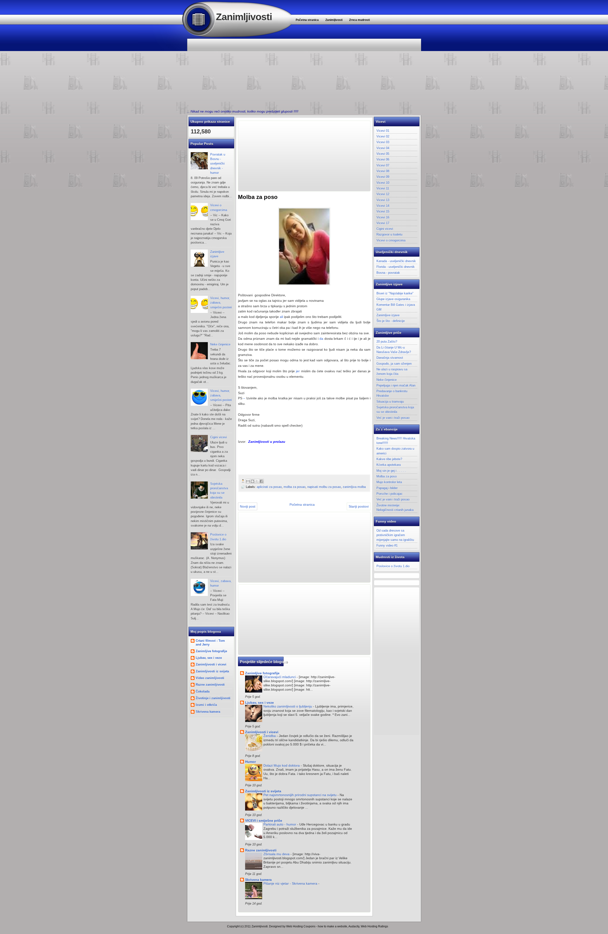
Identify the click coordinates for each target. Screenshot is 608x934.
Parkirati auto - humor (280, 824)
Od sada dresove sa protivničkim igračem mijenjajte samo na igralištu (395, 535)
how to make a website (332, 926)
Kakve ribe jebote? (389, 459)
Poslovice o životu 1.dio (392, 566)
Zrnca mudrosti (359, 20)
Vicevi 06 (382, 159)
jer (298, 371)
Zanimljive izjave (387, 315)
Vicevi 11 (382, 188)
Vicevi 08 (382, 171)
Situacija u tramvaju (390, 401)
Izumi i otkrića (206, 705)
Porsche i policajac (389, 493)
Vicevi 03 (382, 142)
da (321, 338)
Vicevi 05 (382, 154)
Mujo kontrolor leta (389, 482)
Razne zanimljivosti (210, 684)
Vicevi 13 (382, 200)
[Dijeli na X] (257, 481)
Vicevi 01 (382, 130)
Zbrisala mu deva (276, 854)
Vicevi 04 (382, 148)
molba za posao (294, 487)
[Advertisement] (304, 72)
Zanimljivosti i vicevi (211, 664)
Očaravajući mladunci (280, 677)
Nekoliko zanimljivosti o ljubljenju (288, 706)
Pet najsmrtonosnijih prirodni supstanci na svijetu (300, 795)
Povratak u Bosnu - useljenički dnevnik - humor (217, 164)
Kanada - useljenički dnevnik (396, 261)
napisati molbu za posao (324, 487)
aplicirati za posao (269, 487)
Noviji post (247, 506)
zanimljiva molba (354, 487)
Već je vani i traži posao (392, 418)
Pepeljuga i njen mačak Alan (395, 385)
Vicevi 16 (382, 217)
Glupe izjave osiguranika (393, 299)
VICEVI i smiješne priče (263, 820)
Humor (250, 762)
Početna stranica (307, 20)
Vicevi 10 (382, 182)
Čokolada (202, 691)
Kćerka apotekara (388, 465)
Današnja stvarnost (389, 357)
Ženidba (270, 736)
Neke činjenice (220, 344)
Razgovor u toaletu (389, 234)
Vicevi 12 (382, 194)
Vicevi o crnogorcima (390, 240)
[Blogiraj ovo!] (252, 481)
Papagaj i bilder (387, 488)
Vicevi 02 (382, 136)
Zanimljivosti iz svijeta (212, 671)
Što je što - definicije (390, 321)
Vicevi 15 (382, 211)
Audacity (353, 926)
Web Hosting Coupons (300, 926)
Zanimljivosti (244, 16)
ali (281, 317)
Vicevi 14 (382, 206)
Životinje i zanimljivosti (213, 698)
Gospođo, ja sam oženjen (394, 363)
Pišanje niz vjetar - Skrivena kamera (290, 883)
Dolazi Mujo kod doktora (282, 765)
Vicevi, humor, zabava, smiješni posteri (221, 302)
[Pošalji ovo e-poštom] (248, 481)
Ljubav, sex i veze (209, 658)
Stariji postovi (359, 506)
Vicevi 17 (382, 223)
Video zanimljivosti (210, 678)
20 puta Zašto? (386, 341)
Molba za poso (386, 476)
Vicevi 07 (382, 165)
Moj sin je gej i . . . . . (391, 470)
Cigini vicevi (218, 437)
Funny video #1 (387, 545)
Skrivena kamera (208, 711)
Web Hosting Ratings (374, 926)
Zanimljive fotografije (211, 651)
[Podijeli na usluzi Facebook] (261, 481)
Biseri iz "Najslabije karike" (394, 293)
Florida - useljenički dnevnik (395, 267)
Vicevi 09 (382, 177)
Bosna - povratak (388, 272)
